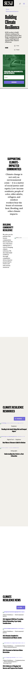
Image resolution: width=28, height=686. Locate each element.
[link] (16, 45)
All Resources (18, 419)
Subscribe (14, 82)
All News (20, 607)
